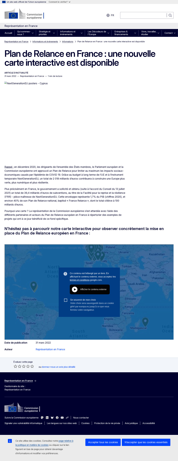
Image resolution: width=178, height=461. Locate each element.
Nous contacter (81, 417)
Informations (67, 41)
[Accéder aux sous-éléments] (33, 33)
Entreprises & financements (121, 33)
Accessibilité (148, 423)
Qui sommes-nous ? (24, 33)
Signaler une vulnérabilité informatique (23, 423)
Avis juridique (131, 423)
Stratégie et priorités (44, 33)
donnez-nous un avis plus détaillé (58, 366)
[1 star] (15, 366)
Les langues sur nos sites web (62, 423)
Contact (169, 33)
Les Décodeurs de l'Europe (97, 33)
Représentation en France (16, 41)
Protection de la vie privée (107, 423)
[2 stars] (17, 366)
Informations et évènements (67, 33)
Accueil (8, 33)
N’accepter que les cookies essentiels (146, 442)
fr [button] (112, 15)
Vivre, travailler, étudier (148, 33)
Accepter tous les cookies (103, 442)
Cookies (85, 423)
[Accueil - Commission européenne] (26, 14)
